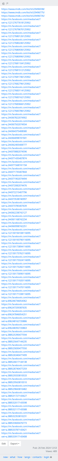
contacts (37, 457)
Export (14, 443)
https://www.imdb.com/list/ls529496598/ (23, 9)
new (5, 457)
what (12, 457)
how (20, 457)
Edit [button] (4, 443)
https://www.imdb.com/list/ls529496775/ (23, 12)
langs (27, 457)
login (46, 457)
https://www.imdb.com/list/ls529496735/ (23, 15)
